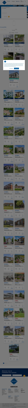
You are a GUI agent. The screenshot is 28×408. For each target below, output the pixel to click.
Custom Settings (11, 68)
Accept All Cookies (16, 68)
